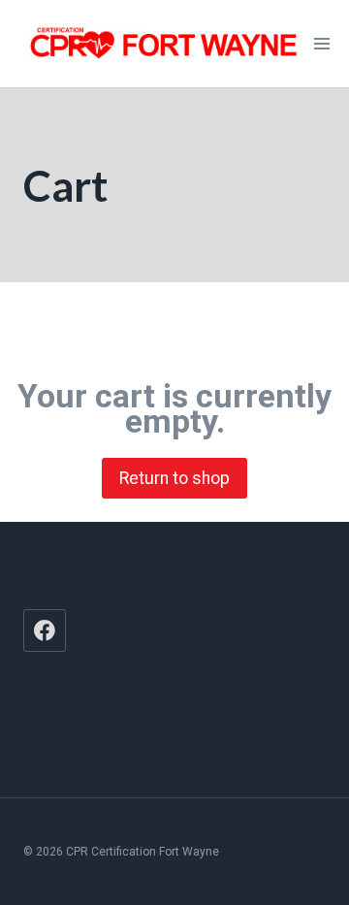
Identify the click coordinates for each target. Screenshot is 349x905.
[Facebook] (44, 630)
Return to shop (174, 478)
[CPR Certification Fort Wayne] (163, 43)
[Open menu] (322, 43)
